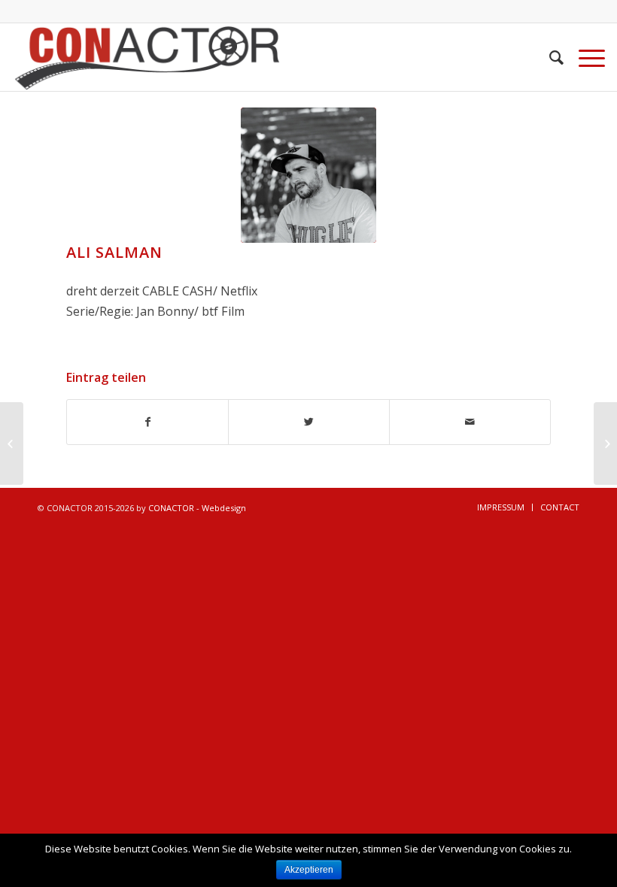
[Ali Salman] (308, 175)
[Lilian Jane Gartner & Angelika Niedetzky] (11, 443)
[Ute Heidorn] (605, 443)
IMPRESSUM (500, 507)
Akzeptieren (308, 869)
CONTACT (559, 507)
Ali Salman (114, 252)
